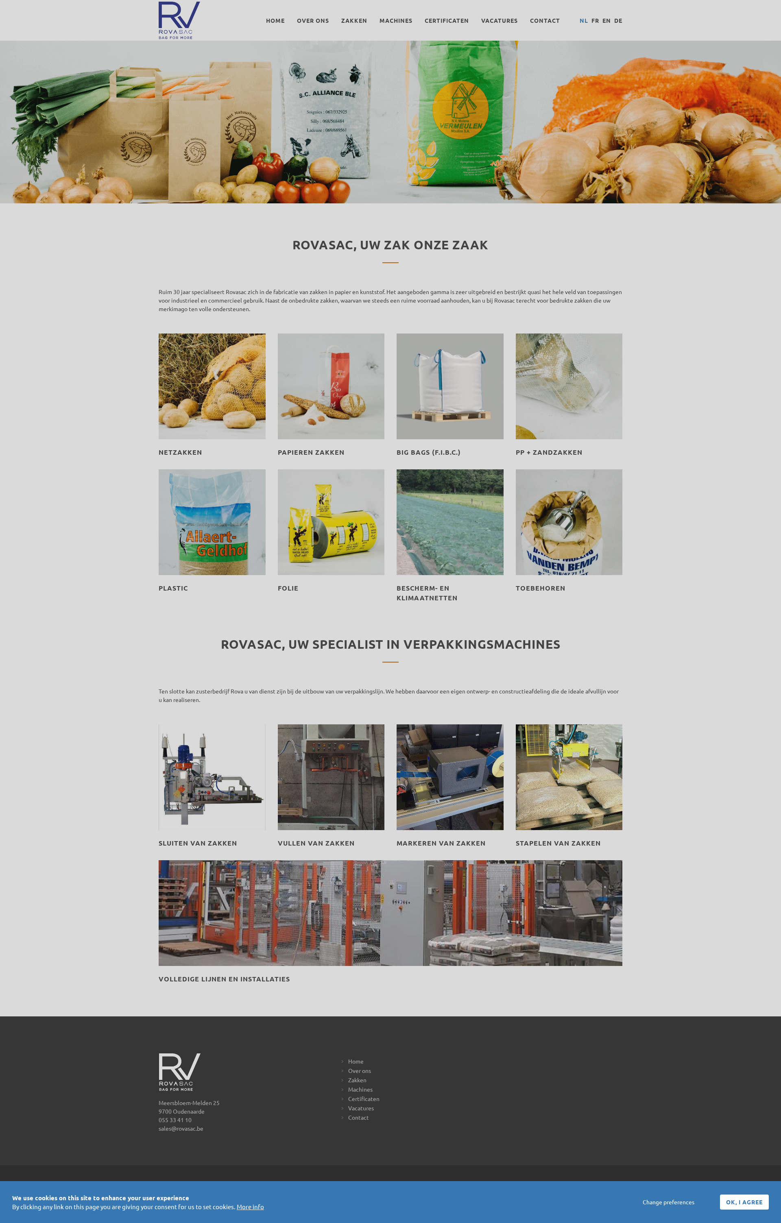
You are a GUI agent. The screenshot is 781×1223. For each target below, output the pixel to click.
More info (250, 1206)
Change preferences (668, 1202)
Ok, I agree (744, 1202)
